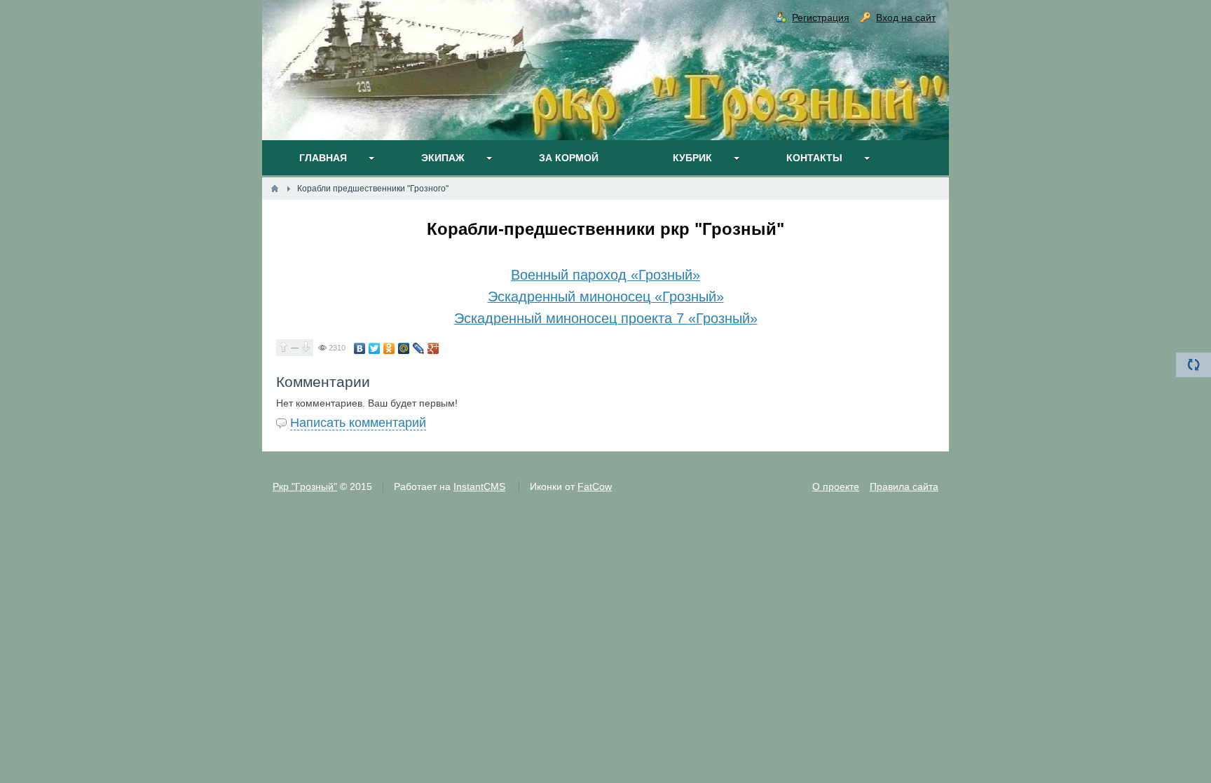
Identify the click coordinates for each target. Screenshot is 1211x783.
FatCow (594, 486)
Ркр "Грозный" (305, 486)
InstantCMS (479, 486)
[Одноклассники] (389, 348)
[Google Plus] (433, 348)
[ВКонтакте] (360, 348)
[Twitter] (374, 348)
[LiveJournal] (418, 348)
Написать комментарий (358, 423)
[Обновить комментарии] (1193, 365)
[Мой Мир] (404, 348)
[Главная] (274, 188)
